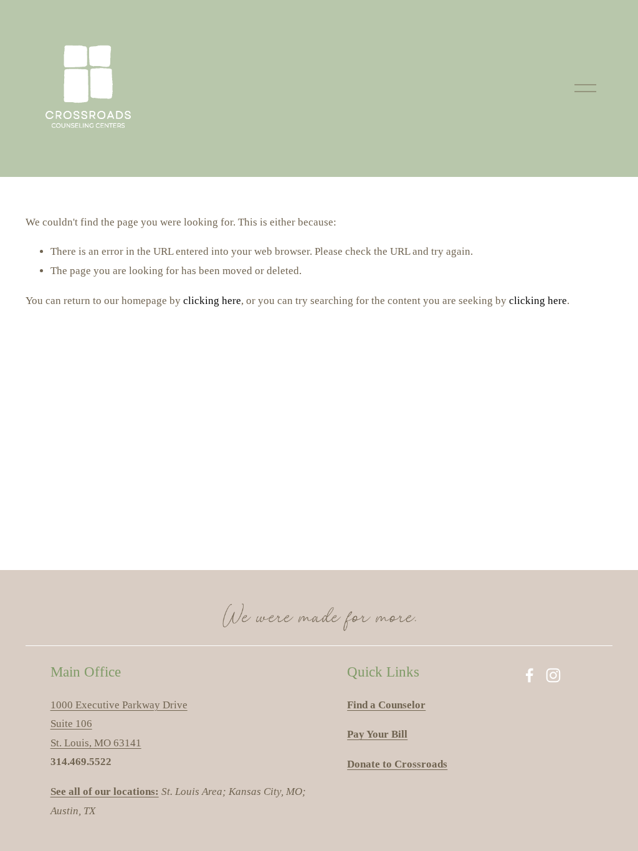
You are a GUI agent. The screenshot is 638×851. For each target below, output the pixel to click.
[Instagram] (553, 675)
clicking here (212, 301)
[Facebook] (529, 675)
